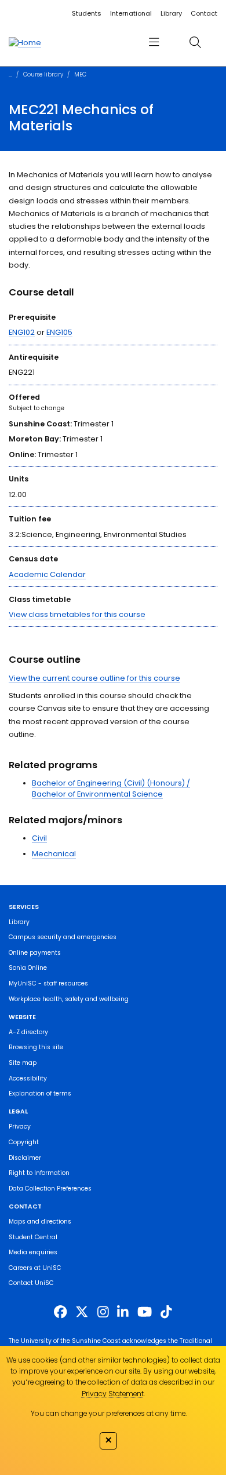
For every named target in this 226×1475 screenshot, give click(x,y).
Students (86, 13)
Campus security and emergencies (62, 937)
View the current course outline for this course (94, 678)
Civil (39, 838)
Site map (23, 1062)
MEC (80, 74)
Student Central (33, 1237)
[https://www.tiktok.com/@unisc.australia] (166, 1312)
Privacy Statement (113, 1394)
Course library (43, 74)
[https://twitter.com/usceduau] (81, 1312)
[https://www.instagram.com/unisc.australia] (103, 1312)
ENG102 (22, 332)
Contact (204, 13)
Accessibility (28, 1078)
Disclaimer (25, 1157)
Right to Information (39, 1173)
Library (171, 13)
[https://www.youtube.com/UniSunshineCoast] (144, 1312)
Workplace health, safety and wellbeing (69, 999)
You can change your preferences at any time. (109, 1413)
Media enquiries (33, 1252)
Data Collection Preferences (50, 1188)
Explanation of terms (40, 1093)
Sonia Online (28, 967)
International (131, 13)
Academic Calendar (47, 574)
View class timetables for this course (77, 614)
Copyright (24, 1142)
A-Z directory (28, 1032)
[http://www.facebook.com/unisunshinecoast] (60, 1312)
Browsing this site (36, 1047)
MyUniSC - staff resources (48, 983)
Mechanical (54, 854)
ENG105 (59, 332)
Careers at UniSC (35, 1268)
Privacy (20, 1126)
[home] (25, 42)
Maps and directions (40, 1221)
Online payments (35, 952)
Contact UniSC (31, 1283)
